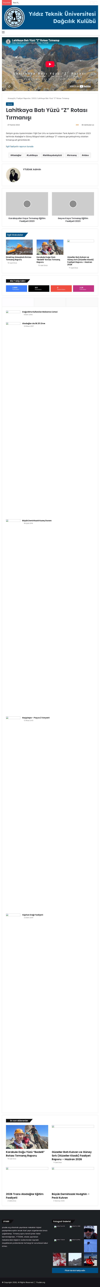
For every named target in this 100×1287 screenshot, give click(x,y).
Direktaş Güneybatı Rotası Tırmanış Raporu (18, 258)
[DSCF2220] (59, 1259)
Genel (9, 104)
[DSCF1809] (75, 1259)
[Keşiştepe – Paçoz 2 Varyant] (13, 814)
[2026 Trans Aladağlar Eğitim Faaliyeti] (27, 1179)
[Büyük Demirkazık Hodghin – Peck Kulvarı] (73, 1179)
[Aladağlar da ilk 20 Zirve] (13, 419)
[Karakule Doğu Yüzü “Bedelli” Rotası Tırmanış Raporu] (50, 247)
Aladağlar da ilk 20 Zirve (33, 323)
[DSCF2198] (75, 1227)
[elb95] (90, 1259)
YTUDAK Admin (32, 169)
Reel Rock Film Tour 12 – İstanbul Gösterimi (30, 3)
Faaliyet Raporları (23, 98)
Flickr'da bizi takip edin (75, 1270)
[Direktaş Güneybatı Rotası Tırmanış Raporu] (19, 247)
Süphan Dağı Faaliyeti (32, 915)
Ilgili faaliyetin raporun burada (19, 146)
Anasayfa (11, 98)
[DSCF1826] (59, 1240)
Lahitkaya (33, 155)
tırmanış (72, 155)
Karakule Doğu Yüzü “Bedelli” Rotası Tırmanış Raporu (48, 259)
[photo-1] (90, 1232)
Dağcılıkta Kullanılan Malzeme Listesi (40, 312)
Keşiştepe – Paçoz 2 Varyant (36, 717)
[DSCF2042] (75, 1240)
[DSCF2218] (59, 1227)
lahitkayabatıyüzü (53, 155)
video (86, 155)
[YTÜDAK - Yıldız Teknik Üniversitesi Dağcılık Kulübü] (50, 17)
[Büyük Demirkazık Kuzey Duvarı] (13, 617)
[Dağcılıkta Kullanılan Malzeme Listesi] (13, 315)
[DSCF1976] (90, 1246)
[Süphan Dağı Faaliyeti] (13, 1011)
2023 (34, 98)
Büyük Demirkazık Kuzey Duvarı (37, 520)
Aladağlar (16, 155)
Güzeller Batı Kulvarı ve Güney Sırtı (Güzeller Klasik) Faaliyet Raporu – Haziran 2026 (80, 261)
